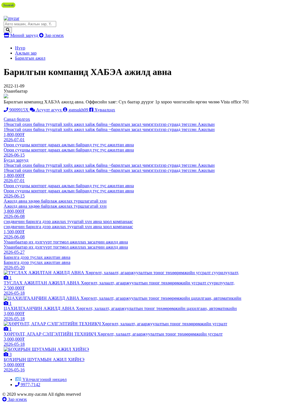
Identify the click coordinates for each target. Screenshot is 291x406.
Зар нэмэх (54, 35)
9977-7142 (30, 384)
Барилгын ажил (30, 58)
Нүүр (20, 47)
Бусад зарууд (16, 160)
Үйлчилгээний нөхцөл (44, 379)
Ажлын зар (26, 53)
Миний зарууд (24, 35)
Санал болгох (17, 119)
